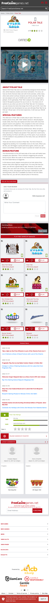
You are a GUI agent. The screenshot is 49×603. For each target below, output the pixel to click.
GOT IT (43, 599)
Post (43, 216)
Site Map (45, 593)
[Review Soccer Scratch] (12, 317)
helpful (28, 466)
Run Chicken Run (7, 299)
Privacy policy (34, 593)
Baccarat (29, 333)
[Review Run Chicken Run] (12, 283)
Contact (10, 593)
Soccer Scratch (6, 333)
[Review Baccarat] (37, 317)
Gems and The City (32, 299)
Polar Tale (29, 265)
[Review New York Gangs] (12, 249)
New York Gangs (7, 265)
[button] (45, 442)
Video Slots (9, 13)
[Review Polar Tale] (37, 249)
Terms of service (22, 593)
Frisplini (4, 466)
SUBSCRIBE (37, 510)
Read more (43, 231)
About (3, 593)
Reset (37, 216)
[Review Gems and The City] (37, 283)
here (13, 601)
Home (3, 13)
